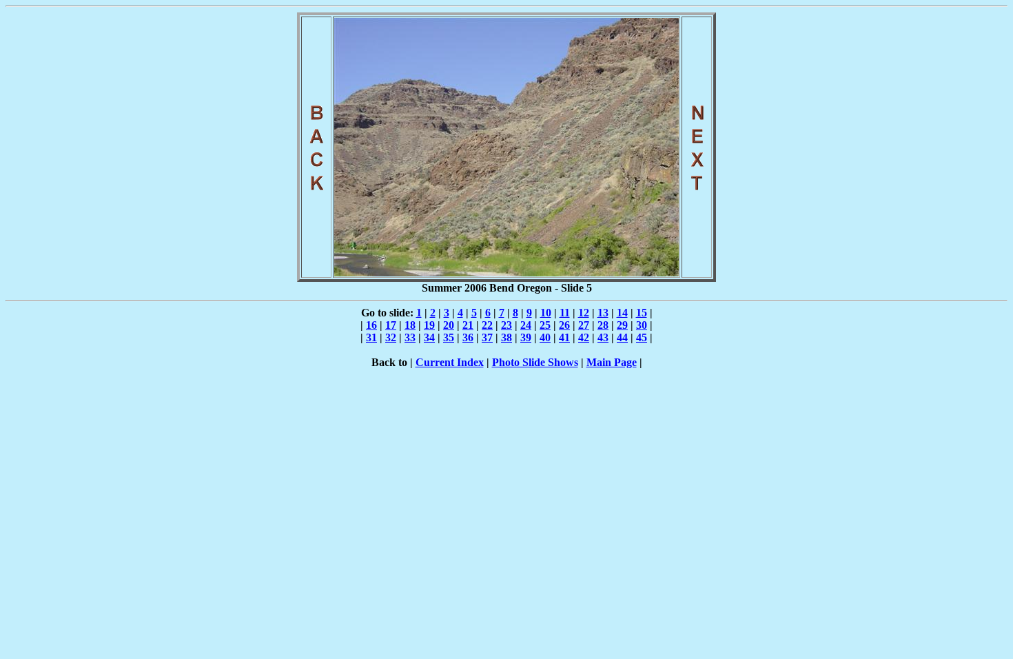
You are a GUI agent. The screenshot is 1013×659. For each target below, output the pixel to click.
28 (602, 325)
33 (410, 337)
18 (410, 325)
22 (487, 325)
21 (467, 325)
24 (525, 325)
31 (371, 337)
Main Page (611, 362)
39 (525, 337)
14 (622, 312)
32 (390, 337)
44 (622, 337)
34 (429, 337)
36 (467, 337)
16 (371, 325)
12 (583, 312)
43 (602, 337)
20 (448, 325)
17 (390, 325)
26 (564, 325)
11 (565, 312)
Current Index (450, 362)
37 (487, 337)
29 (622, 325)
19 (429, 325)
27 (583, 325)
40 (545, 337)
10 (545, 312)
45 (641, 337)
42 (583, 337)
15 (641, 312)
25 (545, 325)
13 (602, 312)
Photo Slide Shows (535, 362)
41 (564, 337)
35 (448, 337)
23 (506, 325)
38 (506, 337)
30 (641, 325)
